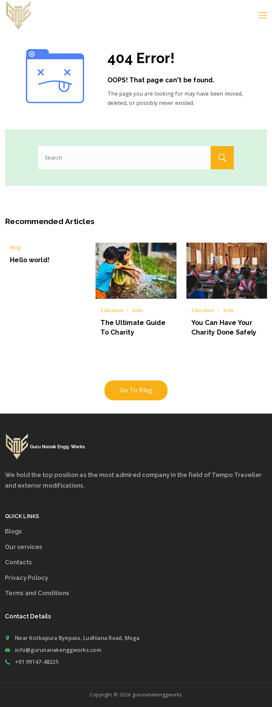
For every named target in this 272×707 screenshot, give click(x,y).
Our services (23, 546)
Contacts (18, 562)
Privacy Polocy (26, 577)
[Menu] (263, 15)
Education (112, 310)
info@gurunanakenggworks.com (58, 650)
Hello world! (29, 260)
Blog (15, 247)
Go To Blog (136, 390)
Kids (138, 310)
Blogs (13, 531)
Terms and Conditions (37, 592)
